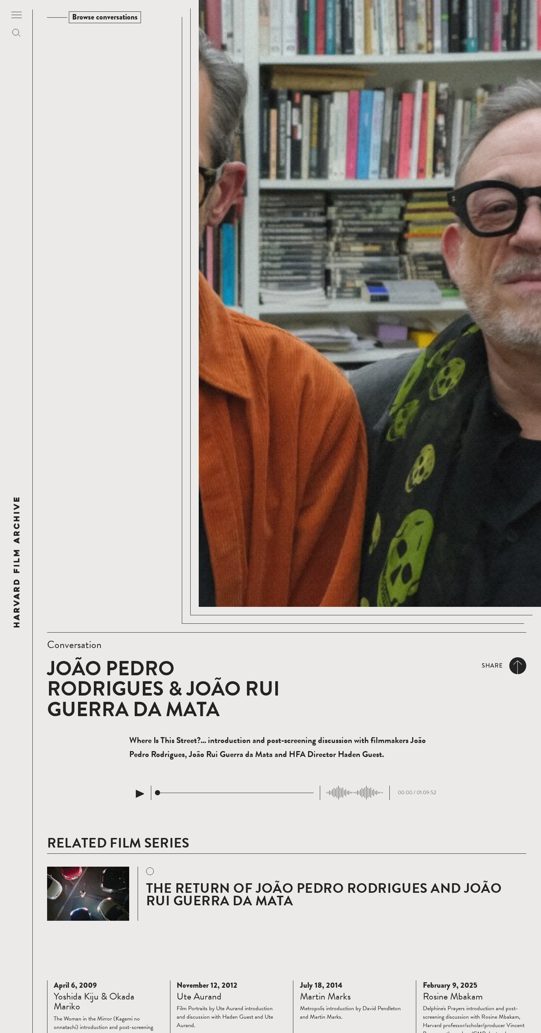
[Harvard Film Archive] (16, 562)
